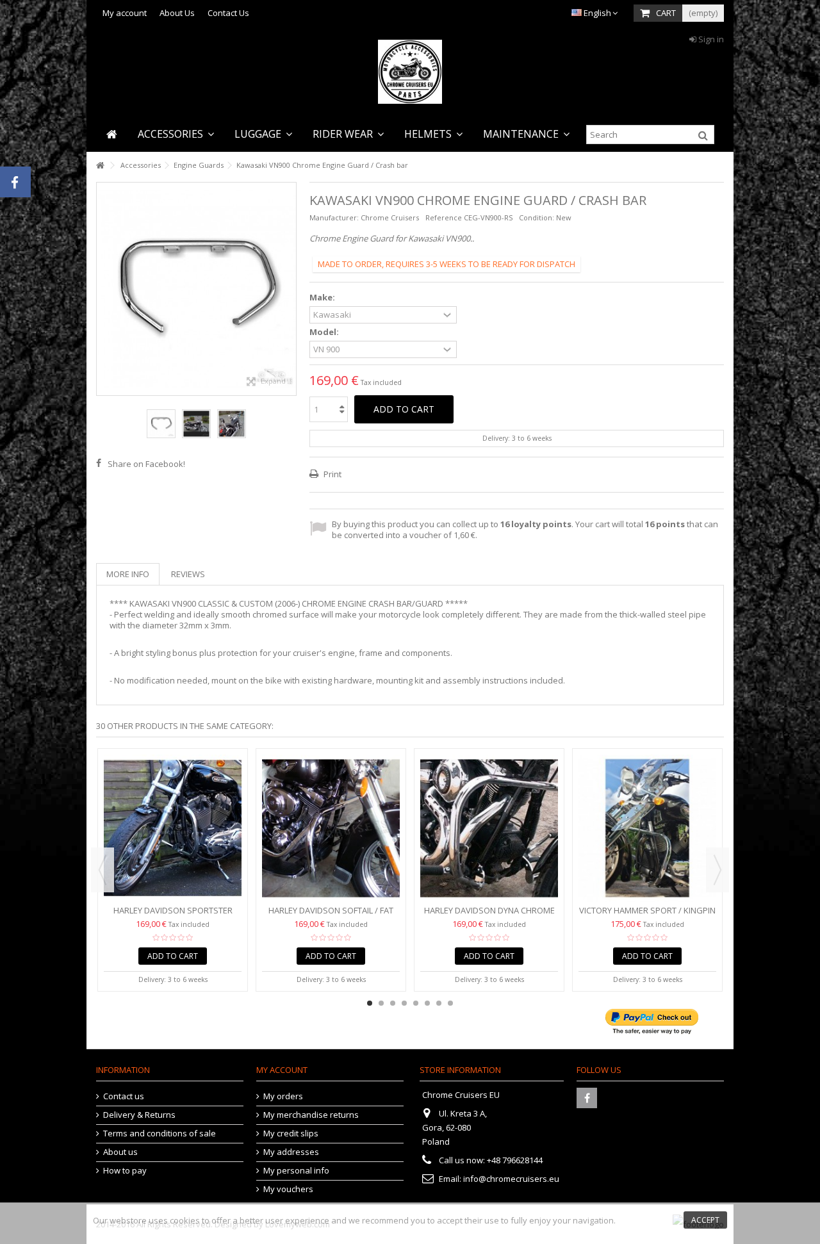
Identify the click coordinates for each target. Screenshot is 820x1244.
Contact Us (228, 13)
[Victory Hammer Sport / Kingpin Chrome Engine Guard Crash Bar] (647, 828)
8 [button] (450, 1003)
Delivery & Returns (139, 1114)
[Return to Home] (100, 166)
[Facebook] (587, 1098)
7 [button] (438, 1003)
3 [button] (392, 1003)
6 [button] (427, 1003)
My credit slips (290, 1133)
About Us (177, 13)
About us (120, 1152)
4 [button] (404, 1003)
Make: (323, 297)
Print (331, 474)
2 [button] (381, 1003)
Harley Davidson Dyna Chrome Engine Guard (489, 915)
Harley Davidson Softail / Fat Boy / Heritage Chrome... (330, 915)
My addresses (291, 1152)
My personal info (296, 1170)
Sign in (710, 39)
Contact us (123, 1096)
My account (124, 13)
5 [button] (415, 1003)
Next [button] (289, 288)
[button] (175, 134)
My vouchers (288, 1189)
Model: (325, 332)
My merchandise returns (311, 1114)
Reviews (188, 574)
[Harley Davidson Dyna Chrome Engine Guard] (489, 828)
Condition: (536, 217)
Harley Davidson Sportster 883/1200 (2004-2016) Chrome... (172, 915)
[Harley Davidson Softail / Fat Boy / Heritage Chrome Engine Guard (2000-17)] (331, 828)
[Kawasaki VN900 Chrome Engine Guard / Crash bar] (161, 424)
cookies (185, 1220)
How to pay (125, 1170)
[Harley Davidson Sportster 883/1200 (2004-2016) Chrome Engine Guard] (173, 828)
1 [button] (369, 1003)
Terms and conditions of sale (159, 1133)
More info (127, 574)
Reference (443, 217)
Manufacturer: (334, 217)
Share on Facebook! (146, 464)
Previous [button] (103, 288)
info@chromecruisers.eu (511, 1178)
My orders (283, 1096)
